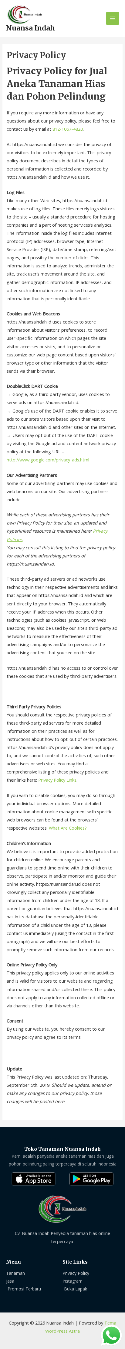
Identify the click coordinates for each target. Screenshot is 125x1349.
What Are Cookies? (68, 828)
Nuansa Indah (30, 28)
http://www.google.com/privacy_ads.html (48, 460)
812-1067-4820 (67, 129)
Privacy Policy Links (57, 780)
